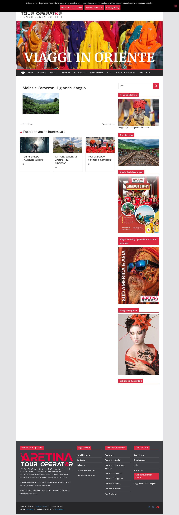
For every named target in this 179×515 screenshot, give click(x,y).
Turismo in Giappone (114, 478)
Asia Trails (79, 72)
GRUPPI (64, 72)
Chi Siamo (41, 72)
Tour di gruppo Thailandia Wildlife (33, 158)
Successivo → (108, 124)
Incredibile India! (83, 455)
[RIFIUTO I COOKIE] (175, 6)
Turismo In (109, 455)
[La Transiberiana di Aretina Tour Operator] (67, 139)
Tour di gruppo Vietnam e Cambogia (100, 158)
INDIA (52, 72)
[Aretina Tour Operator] (46, 454)
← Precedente (26, 124)
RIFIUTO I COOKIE (94, 7)
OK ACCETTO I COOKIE (71, 7)
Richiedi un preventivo (125, 72)
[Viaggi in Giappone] (138, 316)
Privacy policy (112, 7)
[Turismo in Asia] (23, 73)
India (136, 465)
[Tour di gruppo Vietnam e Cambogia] (100, 139)
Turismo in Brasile (112, 460)
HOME (30, 72)
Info (109, 72)
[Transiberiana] (138, 141)
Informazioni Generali (86, 475)
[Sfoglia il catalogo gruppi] (138, 177)
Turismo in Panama (113, 489)
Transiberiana (96, 72)
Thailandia (138, 470)
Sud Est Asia (139, 455)
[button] (55, 72)
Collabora (145, 72)
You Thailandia (111, 494)
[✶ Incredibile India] (138, 100)
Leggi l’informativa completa (145, 483)
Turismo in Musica (112, 483)
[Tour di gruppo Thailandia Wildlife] (34, 139)
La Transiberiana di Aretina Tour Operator (66, 160)
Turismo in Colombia (113, 473)
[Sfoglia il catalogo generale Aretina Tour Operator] (138, 248)
